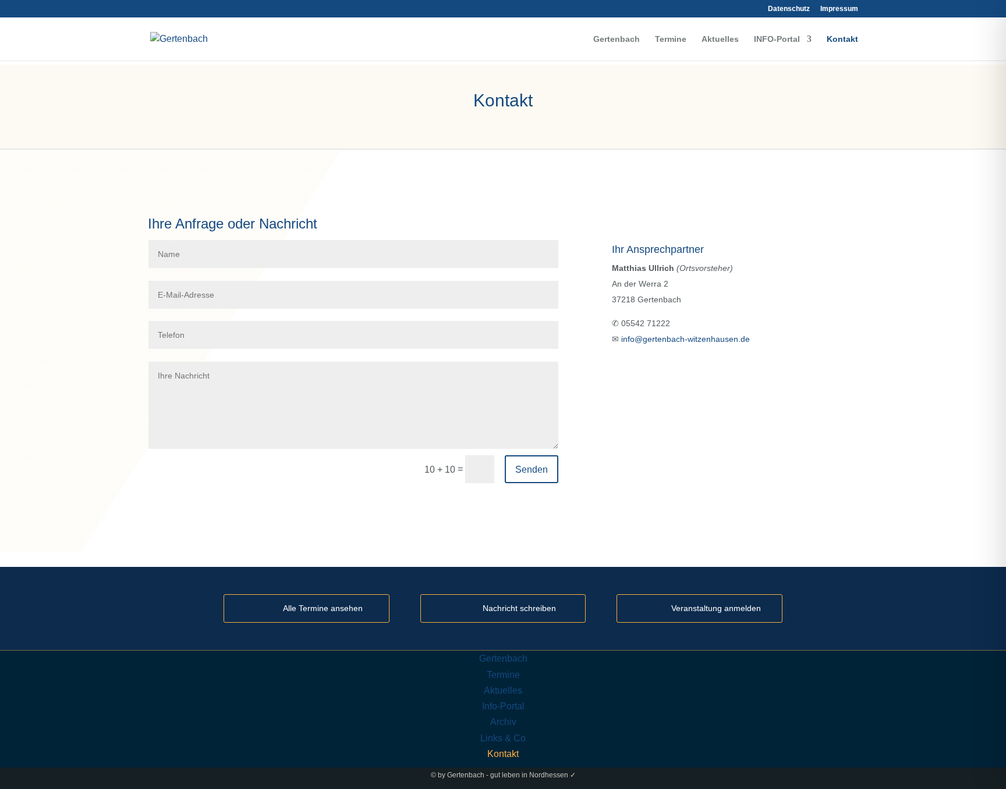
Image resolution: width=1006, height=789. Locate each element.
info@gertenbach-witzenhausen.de (685, 339)
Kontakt (842, 39)
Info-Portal (503, 706)
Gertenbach (616, 39)
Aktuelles (720, 39)
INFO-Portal (777, 39)
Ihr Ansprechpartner (658, 249)
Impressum (839, 9)
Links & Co (503, 738)
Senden (531, 469)
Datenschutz (789, 9)
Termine (670, 39)
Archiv (503, 722)
